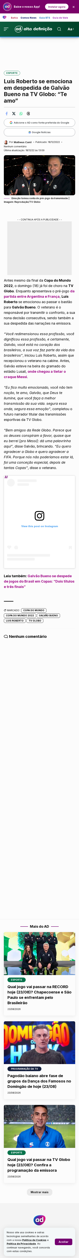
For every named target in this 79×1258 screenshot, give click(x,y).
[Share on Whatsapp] (21, 113)
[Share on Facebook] (6, 113)
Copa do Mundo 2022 (20, 615)
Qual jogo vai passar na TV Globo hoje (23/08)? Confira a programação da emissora (38, 1165)
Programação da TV (24, 1068)
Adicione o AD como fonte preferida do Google (41, 122)
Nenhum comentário (15, 146)
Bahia (14, 18)
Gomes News (29, 18)
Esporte (12, 73)
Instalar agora (56, 6)
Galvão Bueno (48, 615)
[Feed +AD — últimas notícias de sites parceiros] (6, 17)
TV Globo (35, 620)
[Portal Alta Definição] (39, 1220)
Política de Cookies (34, 1240)
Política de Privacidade (21, 1243)
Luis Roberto (15, 620)
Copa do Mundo (33, 610)
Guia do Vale (60, 18)
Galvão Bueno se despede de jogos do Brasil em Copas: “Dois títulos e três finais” (39, 581)
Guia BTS (44, 18)
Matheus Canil (23, 142)
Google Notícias (41, 132)
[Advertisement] (39, 51)
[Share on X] (13, 113)
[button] (63, 1242)
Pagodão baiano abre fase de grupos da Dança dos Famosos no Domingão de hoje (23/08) (39, 1081)
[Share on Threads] (28, 113)
